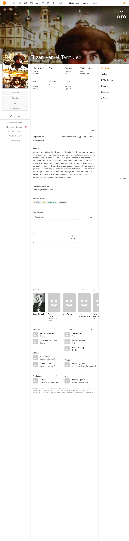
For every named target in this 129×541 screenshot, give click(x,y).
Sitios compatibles (69, 137)
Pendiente (15, 93)
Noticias (104, 86)
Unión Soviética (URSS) (36, 87)
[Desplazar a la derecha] (88, 289)
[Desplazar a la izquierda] (83, 289)
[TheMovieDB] (52, 204)
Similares (105, 92)
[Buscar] (124, 3)
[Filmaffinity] (37, 204)
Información (106, 68)
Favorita (15, 98)
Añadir (51, 190)
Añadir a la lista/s (15, 136)
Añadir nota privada (15, 131)
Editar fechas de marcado (16, 127)
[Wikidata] (63, 204)
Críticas (104, 98)
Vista (15, 103)
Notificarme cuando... (15, 123)
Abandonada (15, 108)
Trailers (104, 74)
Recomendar (15, 140)
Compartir (16, 116)
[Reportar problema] (80, 136)
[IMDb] (44, 204)
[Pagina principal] (5, 5)
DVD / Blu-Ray (107, 80)
